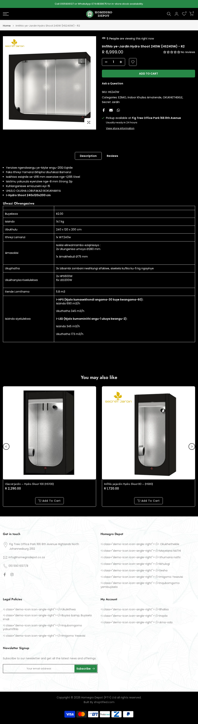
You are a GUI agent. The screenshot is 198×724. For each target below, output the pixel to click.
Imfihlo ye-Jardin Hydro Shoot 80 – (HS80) (128, 484)
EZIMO (122, 97)
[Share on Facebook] (103, 110)
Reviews (112, 156)
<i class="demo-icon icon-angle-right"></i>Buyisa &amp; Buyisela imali (47, 617)
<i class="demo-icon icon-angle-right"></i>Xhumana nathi (140, 557)
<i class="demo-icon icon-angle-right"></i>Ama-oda (136, 622)
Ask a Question (112, 83)
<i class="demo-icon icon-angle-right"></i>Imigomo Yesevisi (142, 577)
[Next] (192, 446)
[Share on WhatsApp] (118, 110)
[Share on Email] (111, 110)
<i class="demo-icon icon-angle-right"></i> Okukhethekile (140, 544)
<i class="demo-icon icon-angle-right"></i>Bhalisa (135, 609)
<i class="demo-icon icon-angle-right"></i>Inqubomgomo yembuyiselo (140, 585)
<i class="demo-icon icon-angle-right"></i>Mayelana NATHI (141, 551)
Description (88, 156)
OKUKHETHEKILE (173, 97)
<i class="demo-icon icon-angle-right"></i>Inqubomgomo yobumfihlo (42, 627)
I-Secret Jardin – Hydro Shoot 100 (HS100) (29, 484)
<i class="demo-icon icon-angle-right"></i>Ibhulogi (135, 564)
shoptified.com (104, 702)
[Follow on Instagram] (12, 574)
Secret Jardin (111, 102)
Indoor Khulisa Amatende (144, 97)
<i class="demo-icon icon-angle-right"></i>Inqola (134, 616)
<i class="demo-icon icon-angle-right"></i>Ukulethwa (39, 609)
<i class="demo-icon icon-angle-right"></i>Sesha (134, 570)
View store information (120, 128)
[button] (172, 52)
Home (7, 25)
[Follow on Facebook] (4, 574)
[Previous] (6, 446)
